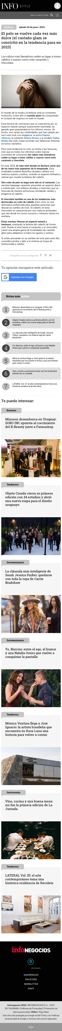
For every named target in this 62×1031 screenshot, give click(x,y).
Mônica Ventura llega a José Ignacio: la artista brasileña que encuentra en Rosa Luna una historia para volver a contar (35, 360)
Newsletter (31, 984)
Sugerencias (31, 975)
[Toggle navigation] (57, 15)
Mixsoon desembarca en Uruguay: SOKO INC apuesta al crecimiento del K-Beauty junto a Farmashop (32, 309)
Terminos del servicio (37, 1019)
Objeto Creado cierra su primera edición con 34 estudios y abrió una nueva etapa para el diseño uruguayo (33, 322)
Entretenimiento (15, 562)
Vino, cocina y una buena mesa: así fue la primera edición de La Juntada (34, 372)
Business (11, 410)
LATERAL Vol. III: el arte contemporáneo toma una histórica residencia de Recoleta (34, 385)
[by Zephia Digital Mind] (31, 1027)
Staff (31, 988)
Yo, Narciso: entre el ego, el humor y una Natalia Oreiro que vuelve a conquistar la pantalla (33, 346)
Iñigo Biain (44, 1012)
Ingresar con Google (22, 277)
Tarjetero (31, 979)
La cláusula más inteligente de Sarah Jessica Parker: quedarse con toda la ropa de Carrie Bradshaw (32, 335)
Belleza (8, 27)
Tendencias (13, 484)
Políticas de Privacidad (31, 1008)
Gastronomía (13, 792)
